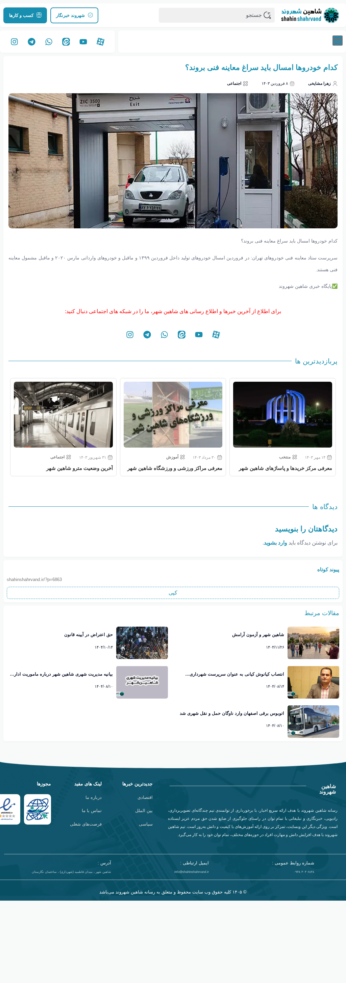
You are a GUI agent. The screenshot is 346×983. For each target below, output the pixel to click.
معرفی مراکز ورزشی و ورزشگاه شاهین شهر (174, 468)
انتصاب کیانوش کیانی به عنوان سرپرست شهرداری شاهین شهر (237, 675)
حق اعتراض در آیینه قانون (88, 634)
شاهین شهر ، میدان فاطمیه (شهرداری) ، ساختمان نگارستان (71, 872)
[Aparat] (100, 41)
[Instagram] (14, 41)
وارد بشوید (275, 543)
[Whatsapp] (49, 41)
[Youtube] (83, 41)
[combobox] (217, 15)
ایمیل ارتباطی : (194, 862)
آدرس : (104, 862)
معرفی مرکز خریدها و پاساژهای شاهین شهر (285, 468)
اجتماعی (234, 83)
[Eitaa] (66, 41)
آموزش (172, 457)
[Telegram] (32, 41)
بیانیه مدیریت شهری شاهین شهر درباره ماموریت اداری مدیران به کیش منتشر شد (62, 675)
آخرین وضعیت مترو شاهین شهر (79, 468)
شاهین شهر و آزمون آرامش (258, 634)
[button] (173, 593)
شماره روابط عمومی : (293, 862)
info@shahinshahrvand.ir (191, 872)
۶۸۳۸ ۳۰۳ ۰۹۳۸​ (304, 872)
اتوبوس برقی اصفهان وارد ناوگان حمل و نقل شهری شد (232, 713)
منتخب (285, 457)
